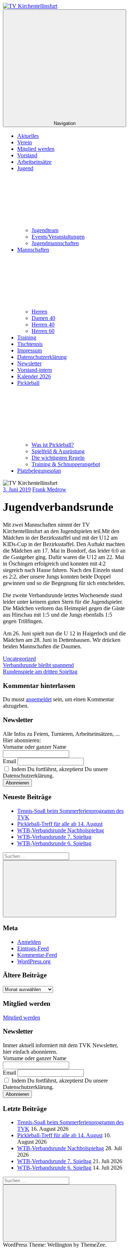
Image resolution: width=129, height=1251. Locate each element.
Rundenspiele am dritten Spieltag (40, 672)
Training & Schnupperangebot (66, 464)
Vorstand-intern (34, 370)
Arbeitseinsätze (34, 162)
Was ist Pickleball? (53, 445)
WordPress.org (34, 961)
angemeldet (39, 699)
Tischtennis (30, 344)
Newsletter (29, 363)
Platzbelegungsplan (39, 471)
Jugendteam (45, 230)
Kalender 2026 (34, 376)
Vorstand (27, 155)
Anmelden (29, 942)
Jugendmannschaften (55, 243)
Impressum (29, 350)
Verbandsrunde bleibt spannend (38, 665)
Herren (39, 312)
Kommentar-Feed (37, 955)
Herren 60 (43, 331)
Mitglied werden (35, 149)
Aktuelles (28, 136)
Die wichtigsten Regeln (58, 458)
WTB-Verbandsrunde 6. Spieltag (54, 843)
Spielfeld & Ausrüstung (58, 451)
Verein (24, 142)
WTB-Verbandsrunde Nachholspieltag (60, 830)
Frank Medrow (49, 489)
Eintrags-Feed (33, 948)
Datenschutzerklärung (42, 357)
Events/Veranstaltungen (58, 237)
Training (26, 337)
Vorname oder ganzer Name (34, 747)
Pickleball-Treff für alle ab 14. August (59, 824)
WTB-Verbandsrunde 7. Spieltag (54, 837)
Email (9, 761)
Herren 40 (43, 324)
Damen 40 (43, 318)
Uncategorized (19, 659)
